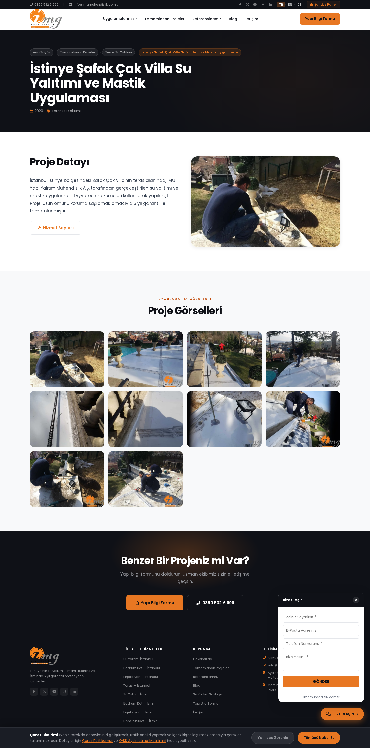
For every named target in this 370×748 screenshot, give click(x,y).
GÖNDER (321, 681)
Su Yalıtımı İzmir (135, 694)
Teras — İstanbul (136, 685)
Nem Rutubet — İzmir (140, 721)
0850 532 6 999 (46, 4)
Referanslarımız (206, 18)
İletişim (251, 18)
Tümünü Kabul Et (319, 737)
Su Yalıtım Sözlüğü (207, 694)
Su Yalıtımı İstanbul (138, 659)
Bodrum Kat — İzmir (139, 703)
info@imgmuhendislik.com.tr (96, 4)
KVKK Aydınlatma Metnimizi (142, 740)
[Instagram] (263, 5)
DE (299, 5)
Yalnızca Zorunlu (273, 737)
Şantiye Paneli (325, 4)
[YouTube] (255, 5)
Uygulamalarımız (120, 18)
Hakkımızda (202, 659)
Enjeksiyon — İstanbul (140, 676)
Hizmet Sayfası (58, 227)
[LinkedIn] (270, 5)
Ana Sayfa (41, 52)
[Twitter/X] (248, 5)
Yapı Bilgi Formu (320, 18)
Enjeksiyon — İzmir (138, 712)
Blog (233, 18)
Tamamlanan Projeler (164, 18)
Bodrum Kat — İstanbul (141, 668)
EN (290, 5)
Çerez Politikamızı (97, 740)
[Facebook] (240, 5)
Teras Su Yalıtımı (118, 52)
